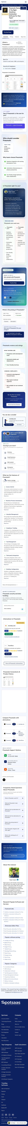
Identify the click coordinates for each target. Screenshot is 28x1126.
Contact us (17, 1029)
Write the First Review (14, 404)
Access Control (10, 487)
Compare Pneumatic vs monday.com (11, 636)
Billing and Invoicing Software (11, 979)
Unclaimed (5, 14)
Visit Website (9, 424)
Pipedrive (3, 1091)
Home (16, 1018)
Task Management (11, 542)
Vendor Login (18, 1035)
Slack (2, 1097)
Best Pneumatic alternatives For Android (13, 933)
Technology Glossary (6, 1021)
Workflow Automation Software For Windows (12, 914)
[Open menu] (26, 2)
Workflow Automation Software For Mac (13, 917)
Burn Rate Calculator (19, 1064)
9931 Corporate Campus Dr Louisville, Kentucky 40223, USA (7, 1120)
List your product (5, 1018)
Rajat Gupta (18, 103)
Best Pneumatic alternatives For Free (12, 929)
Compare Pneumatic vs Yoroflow (11, 656)
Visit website (9, 634)
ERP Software (4, 1062)
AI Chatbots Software (6, 1055)
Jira (2, 1102)
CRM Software (7, 969)
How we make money (20, 1027)
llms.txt (15, 1117)
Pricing (9, 940)
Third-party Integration (12, 555)
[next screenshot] (24, 82)
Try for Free (14, 855)
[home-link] (2, 5)
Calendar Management (12, 514)
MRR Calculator (18, 1051)
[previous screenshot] (3, 82)
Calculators (4, 1038)
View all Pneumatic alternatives (14, 663)
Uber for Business (5, 1088)
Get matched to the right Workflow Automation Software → (14, 335)
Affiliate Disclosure (20, 42)
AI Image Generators (6, 1072)
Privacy (6, 1117)
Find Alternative (5, 1029)
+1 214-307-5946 (13, 756)
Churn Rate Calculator (20, 1053)
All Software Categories (7, 1079)
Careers (16, 1032)
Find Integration (5, 1032)
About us (17, 1024)
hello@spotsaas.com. (17, 992)
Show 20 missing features (9, 585)
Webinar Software (8, 981)
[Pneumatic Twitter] (4, 779)
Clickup (3, 1094)
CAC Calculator (18, 1059)
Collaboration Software (9, 971)
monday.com (12, 419)
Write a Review (18, 1021)
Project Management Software (11, 975)
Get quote (8, 654)
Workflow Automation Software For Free (13, 912)
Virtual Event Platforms (9, 977)
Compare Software (5, 1027)
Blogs (2, 1024)
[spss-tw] (2, 1115)
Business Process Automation (14, 500)
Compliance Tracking (11, 528)
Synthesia (3, 1105)
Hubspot (3, 1099)
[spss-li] (6, 1115)
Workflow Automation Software (10, 5)
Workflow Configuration (12, 569)
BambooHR (4, 1107)
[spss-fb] (13, 1115)
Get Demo (19, 424)
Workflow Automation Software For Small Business (14, 920)
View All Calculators (19, 1067)
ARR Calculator (18, 1048)
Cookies (10, 1117)
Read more (6, 496)
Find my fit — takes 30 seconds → (14, 126)
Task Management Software (10, 973)
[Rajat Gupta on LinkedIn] (17, 880)
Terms (2, 1117)
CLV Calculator (18, 1056)
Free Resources (5, 1040)
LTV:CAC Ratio (18, 1062)
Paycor (3, 1110)
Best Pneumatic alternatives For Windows (14, 931)
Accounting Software (9, 967)
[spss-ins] (9, 1115)
